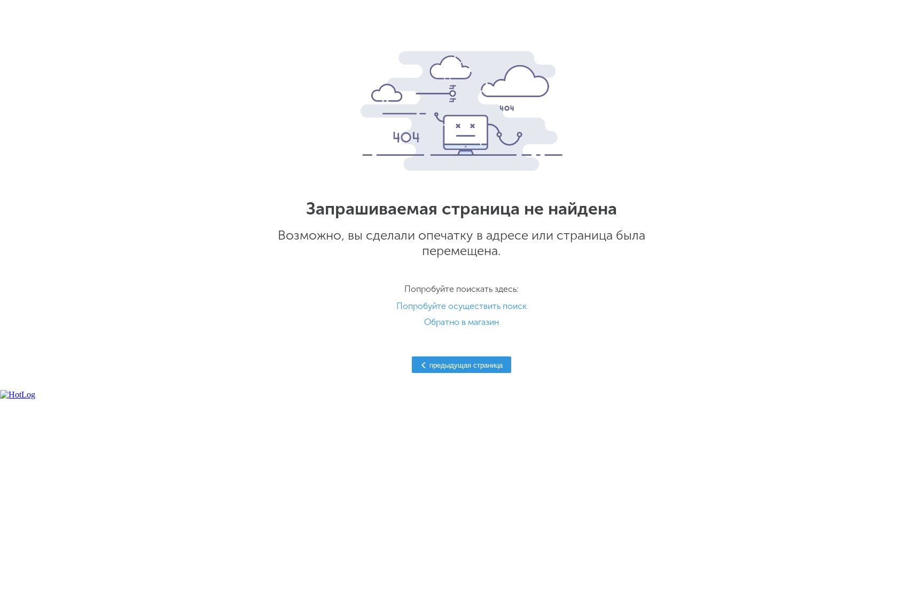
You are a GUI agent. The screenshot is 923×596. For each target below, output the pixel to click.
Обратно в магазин (461, 322)
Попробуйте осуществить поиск (461, 306)
